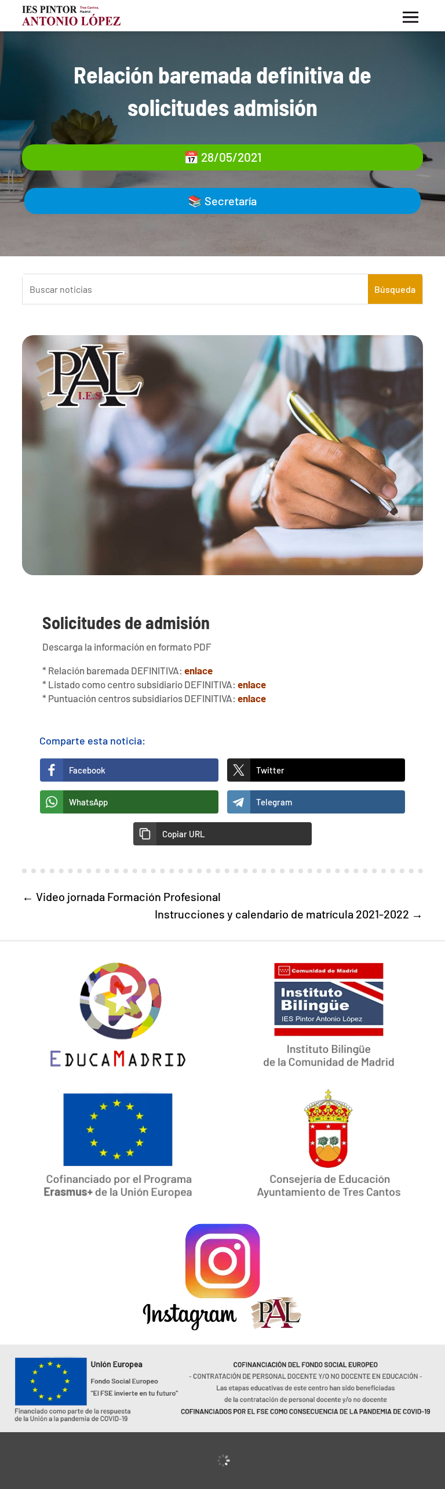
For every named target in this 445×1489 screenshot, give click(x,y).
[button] (222, 833)
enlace (198, 670)
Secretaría (231, 201)
